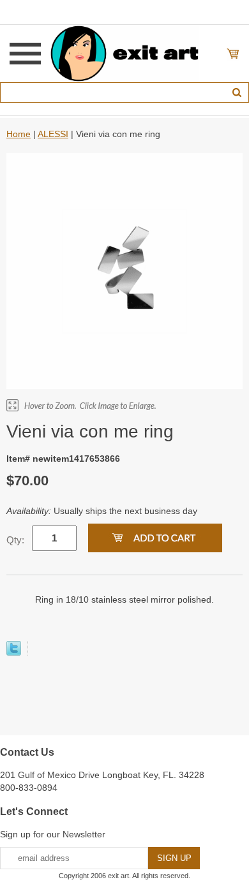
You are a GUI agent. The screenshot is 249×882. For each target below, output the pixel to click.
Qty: (15, 539)
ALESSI (53, 134)
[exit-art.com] (124, 53)
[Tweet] (13, 652)
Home (18, 134)
